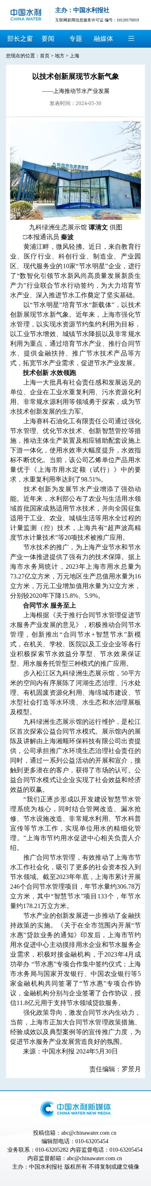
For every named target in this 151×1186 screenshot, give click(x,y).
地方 (59, 56)
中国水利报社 (46, 1167)
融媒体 (103, 38)
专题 (75, 38)
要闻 (47, 38)
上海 (74, 56)
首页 (45, 56)
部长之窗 (20, 38)
